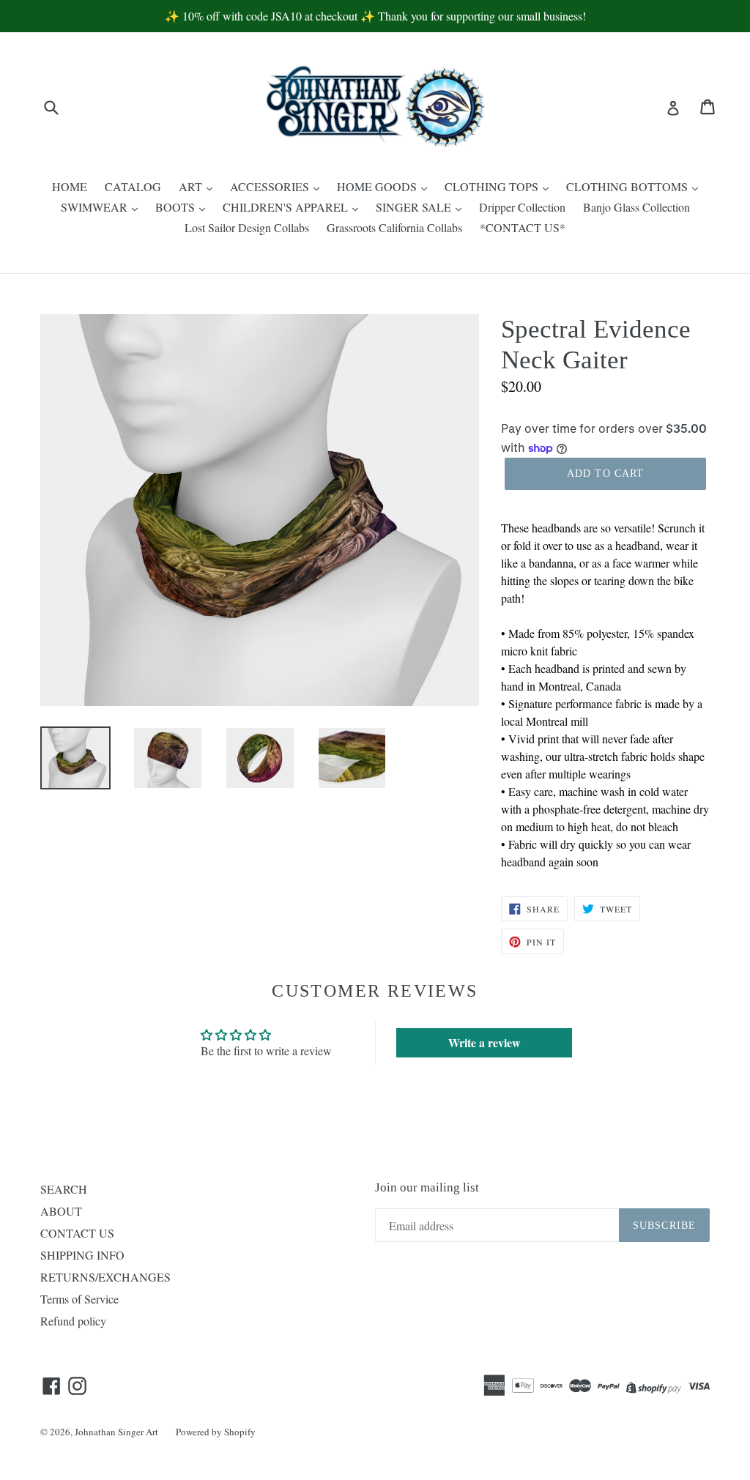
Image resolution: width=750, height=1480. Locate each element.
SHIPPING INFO (82, 1255)
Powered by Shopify (216, 1431)
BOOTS (176, 207)
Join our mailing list (427, 1187)
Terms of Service (79, 1298)
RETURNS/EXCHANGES (105, 1276)
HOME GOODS (378, 186)
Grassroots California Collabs (394, 227)
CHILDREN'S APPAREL (287, 207)
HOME (69, 186)
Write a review (484, 1042)
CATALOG (133, 186)
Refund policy (73, 1320)
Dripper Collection (522, 207)
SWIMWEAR (95, 207)
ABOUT (61, 1211)
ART (192, 186)
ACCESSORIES (271, 186)
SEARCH (63, 1189)
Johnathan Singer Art (116, 1431)
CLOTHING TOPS (493, 186)
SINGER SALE (415, 207)
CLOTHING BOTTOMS (628, 186)
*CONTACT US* (522, 227)
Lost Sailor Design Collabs (247, 227)
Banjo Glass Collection (636, 207)
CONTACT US (77, 1233)
